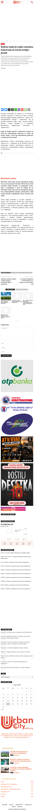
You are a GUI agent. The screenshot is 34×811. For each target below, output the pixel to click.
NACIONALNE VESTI (6, 786)
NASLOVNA (4, 804)
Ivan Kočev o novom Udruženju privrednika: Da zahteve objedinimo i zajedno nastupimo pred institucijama (15, 642)
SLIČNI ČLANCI (10, 289)
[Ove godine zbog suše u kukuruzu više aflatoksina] (17, 296)
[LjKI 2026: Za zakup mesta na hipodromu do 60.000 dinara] (5, 754)
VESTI (3, 44)
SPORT (3, 796)
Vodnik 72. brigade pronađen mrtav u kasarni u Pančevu (15, 652)
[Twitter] (19, 740)
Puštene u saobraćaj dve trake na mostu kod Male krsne (16, 562)
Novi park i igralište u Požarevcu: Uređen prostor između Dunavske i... (21, 760)
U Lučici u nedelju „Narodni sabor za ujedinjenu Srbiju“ (18, 552)
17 (3, 700)
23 (31, 700)
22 (26, 700)
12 (12, 697)
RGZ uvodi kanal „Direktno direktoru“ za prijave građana (15, 667)
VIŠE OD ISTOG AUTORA (21, 289)
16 (31, 697)
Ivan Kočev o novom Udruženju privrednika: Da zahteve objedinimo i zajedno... (21, 769)
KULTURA (3, 794)
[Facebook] (12, 740)
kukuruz (13, 272)
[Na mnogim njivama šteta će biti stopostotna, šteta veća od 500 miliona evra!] (28, 296)
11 (8, 697)
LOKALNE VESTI (28, 804)
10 (3, 697)
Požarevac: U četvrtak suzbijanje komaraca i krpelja (14, 647)
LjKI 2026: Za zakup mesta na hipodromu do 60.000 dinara (16, 632)
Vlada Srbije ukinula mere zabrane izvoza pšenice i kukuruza (6, 302)
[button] (31, 2)
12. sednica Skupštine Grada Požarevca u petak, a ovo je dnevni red (26, 281)
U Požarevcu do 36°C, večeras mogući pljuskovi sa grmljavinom (14, 662)
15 (26, 697)
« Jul (2, 709)
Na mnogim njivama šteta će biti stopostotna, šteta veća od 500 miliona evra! (28, 302)
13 (17, 697)
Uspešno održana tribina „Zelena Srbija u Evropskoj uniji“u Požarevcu (8, 281)
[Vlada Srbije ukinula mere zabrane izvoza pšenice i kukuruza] (6, 296)
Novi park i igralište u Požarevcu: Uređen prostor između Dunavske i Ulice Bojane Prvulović (15, 637)
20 (17, 700)
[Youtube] (22, 740)
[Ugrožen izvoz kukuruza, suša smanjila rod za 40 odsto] (6, 310)
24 (3, 704)
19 (12, 700)
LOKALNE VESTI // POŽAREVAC (9, 784)
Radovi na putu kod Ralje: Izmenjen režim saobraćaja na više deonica (17, 656)
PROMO (14, 806)
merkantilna (19, 272)
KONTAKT (19, 806)
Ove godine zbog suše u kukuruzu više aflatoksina (17, 301)
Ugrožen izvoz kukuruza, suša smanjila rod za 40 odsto (5, 316)
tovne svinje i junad (27, 272)
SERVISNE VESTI (5, 791)
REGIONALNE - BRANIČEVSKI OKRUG (10, 789)
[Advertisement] (17, 22)
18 (8, 700)
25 (8, 704)
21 (22, 700)
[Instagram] (15, 740)
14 (22, 697)
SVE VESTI (11, 804)
